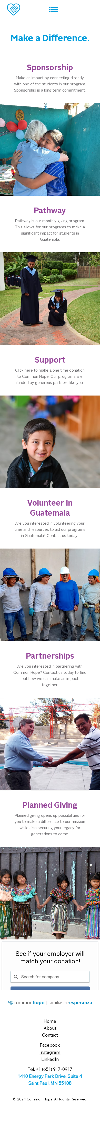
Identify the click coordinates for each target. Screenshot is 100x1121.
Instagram (49, 1052)
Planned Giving (49, 806)
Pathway (50, 211)
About (50, 1028)
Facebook (50, 1045)
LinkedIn (50, 1059)
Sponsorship (50, 68)
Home (50, 1021)
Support (50, 360)
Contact (50, 1035)
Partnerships (50, 656)
